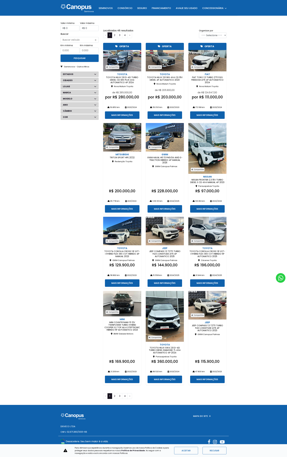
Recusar (214, 450)
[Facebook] (210, 441)
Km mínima (67, 45)
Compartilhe (114, 67)
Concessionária (213, 8)
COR (65, 117)
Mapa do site (200, 416)
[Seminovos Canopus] (77, 7)
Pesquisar (80, 58)
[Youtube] (223, 441)
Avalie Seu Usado (186, 8)
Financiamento (161, 8)
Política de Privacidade (133, 450)
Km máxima (86, 45)
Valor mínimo (68, 23)
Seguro (142, 8)
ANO (65, 104)
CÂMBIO (67, 110)
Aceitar (186, 450)
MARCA (67, 92)
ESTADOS (68, 74)
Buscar (65, 34)
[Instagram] (216, 441)
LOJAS (66, 86)
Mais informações (122, 115)
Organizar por (206, 30)
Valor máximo (87, 23)
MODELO (67, 98)
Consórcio (124, 8)
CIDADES (67, 80)
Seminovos (106, 8)
